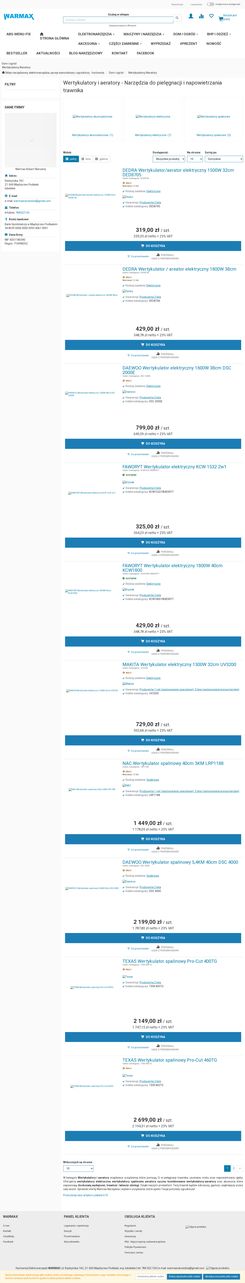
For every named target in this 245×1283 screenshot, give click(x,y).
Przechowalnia (72, 1236)
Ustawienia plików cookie (150, 1276)
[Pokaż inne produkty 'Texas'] (127, 977)
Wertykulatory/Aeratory (142, 72)
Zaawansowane (117, 25)
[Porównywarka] (201, 16)
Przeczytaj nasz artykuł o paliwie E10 (85, 1195)
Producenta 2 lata (150, 202)
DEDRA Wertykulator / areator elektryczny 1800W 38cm (179, 269)
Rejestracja (177, 4)
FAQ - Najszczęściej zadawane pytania (145, 1241)
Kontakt (7, 1231)
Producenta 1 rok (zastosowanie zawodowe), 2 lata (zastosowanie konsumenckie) (189, 689)
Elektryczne (153, 191)
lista (88, 158)
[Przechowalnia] (211, 16)
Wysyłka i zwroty (133, 1231)
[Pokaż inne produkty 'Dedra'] (127, 197)
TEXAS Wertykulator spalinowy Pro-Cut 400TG (169, 961)
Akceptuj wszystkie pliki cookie (221, 1276)
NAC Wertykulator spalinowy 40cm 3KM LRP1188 (173, 763)
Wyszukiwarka (71, 1241)
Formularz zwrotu (134, 1252)
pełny (73, 158)
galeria (103, 158)
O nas (6, 1225)
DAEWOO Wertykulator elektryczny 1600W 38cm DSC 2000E (176, 370)
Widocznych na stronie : (78, 1162)
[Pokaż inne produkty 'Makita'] (128, 684)
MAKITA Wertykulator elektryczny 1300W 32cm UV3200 (179, 664)
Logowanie (196, 4)
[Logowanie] (191, 16)
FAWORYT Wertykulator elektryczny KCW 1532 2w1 (174, 466)
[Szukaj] (177, 18)
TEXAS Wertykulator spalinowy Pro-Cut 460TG (169, 1060)
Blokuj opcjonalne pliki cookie (184, 1276)
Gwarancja (130, 1236)
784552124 (22, 212)
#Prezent (131, 25)
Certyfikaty (8, 1236)
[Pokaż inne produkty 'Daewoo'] (129, 392)
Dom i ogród (116, 72)
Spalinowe (152, 779)
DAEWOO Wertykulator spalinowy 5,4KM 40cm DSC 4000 (180, 862)
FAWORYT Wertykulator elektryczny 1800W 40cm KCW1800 (172, 568)
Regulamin (130, 1225)
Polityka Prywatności (135, 1247)
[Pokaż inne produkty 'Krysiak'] (128, 482)
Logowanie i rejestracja (76, 1225)
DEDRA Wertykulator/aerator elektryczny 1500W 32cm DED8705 (178, 172)
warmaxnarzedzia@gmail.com (32, 200)
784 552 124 (149, 1268)
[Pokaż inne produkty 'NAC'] (126, 785)
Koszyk (68, 1231)
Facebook (8, 1241)
